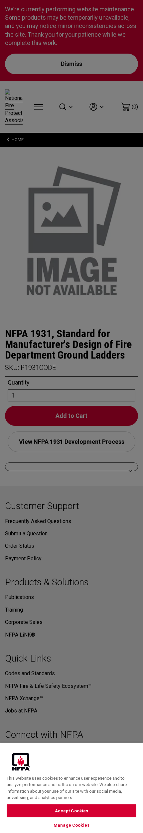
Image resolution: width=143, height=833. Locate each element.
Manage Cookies (71, 825)
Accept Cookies (71, 810)
